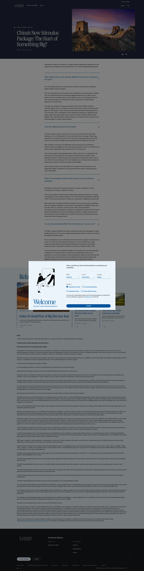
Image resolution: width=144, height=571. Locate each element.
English (99, 277)
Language (99, 274)
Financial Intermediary (90, 287)
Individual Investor (74, 291)
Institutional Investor (74, 287)
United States (85, 277)
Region (68, 274)
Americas (69, 277)
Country (84, 274)
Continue (88, 306)
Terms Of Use (89, 297)
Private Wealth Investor (89, 291)
